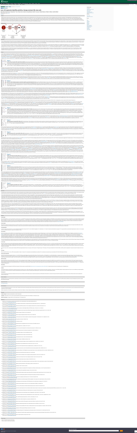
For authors (11, 3)
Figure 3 (8, 107)
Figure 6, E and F (25, 147)
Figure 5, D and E (34, 127)
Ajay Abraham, (29, 11)
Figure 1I (17, 73)
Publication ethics (19, 3)
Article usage (88, 15)
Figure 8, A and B (57, 179)
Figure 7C (12, 163)
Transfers (30, 3)
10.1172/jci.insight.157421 (17, 6)
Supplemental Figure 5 (71, 161)
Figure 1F (31, 58)
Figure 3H (72, 103)
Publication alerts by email (25, 3)
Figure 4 (8, 120)
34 (27, 78)
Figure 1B (47, 56)
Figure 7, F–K (34, 173)
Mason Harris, (20, 11)
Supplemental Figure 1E (51, 67)
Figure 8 (8, 183)
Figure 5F (19, 137)
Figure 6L (12, 149)
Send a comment (89, 10)
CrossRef (9, 302)
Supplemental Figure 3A (65, 115)
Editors (4, 3)
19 (48, 46)
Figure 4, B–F (47, 116)
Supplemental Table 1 (74, 90)
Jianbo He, (25, 11)
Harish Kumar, (7, 11)
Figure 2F (48, 96)
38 (74, 100)
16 (62, 45)
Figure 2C (54, 89)
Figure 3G (50, 103)
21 (49, 46)
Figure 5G (24, 137)
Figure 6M (55, 149)
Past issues (14, 4)
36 (5, 98)
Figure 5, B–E (9, 128)
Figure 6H (76, 147)
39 (31, 146)
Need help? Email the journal (90, 12)
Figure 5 (8, 132)
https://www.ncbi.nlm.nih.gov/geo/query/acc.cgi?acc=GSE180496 (39, 266)
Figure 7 (8, 165)
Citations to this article (90, 16)
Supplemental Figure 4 (44, 141)
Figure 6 (8, 154)
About (1, 3)
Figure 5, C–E (51, 128)
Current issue (10, 4)
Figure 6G (54, 147)
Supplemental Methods (60, 221)
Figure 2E (22, 94)
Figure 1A (53, 55)
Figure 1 (8, 60)
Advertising (33, 3)
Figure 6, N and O (79, 149)
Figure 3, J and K (48, 104)
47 (7, 209)
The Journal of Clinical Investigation (133, 0)
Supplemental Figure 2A (33, 88)
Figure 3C (34, 102)
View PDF (2, 14)
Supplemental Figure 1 (9, 55)
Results (88, 22)
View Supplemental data (4, 283)
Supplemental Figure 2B (74, 91)
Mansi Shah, (3, 11)
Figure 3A (71, 101)
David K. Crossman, (36, 11)
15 (32, 45)
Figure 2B (24, 78)
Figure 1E (13, 58)
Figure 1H (61, 70)
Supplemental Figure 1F (45, 68)
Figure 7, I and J (6, 174)
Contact (39, 3)
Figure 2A (48, 77)
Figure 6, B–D (81, 146)
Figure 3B (16, 102)
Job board (36, 3)
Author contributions (89, 25)
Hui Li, (17, 11)
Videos (20, 4)
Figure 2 (8, 80)
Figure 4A (59, 115)
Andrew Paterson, (43, 11)
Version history (88, 29)
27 (26, 78)
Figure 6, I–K (70, 148)
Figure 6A (40, 145)
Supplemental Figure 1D (4, 57)
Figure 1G (21, 70)
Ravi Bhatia (56, 11)
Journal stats (15, 3)
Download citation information (90, 9)
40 (64, 192)
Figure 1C (78, 56)
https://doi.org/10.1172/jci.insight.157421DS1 (33, 55)
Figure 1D (40, 57)
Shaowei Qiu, (13, 11)
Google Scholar (14, 302)
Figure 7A (50, 162)
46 (9, 206)
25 (8, 57)
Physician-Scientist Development (4, 4)
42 (44, 204)
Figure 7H (27, 174)
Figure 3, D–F (7, 103)
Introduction (88, 21)
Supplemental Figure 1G (4, 69)
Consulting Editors (7, 3)
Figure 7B (73, 162)
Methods (88, 24)
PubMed (11, 302)
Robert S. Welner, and (50, 11)
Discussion (88, 23)
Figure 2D (68, 91)
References (88, 28)
